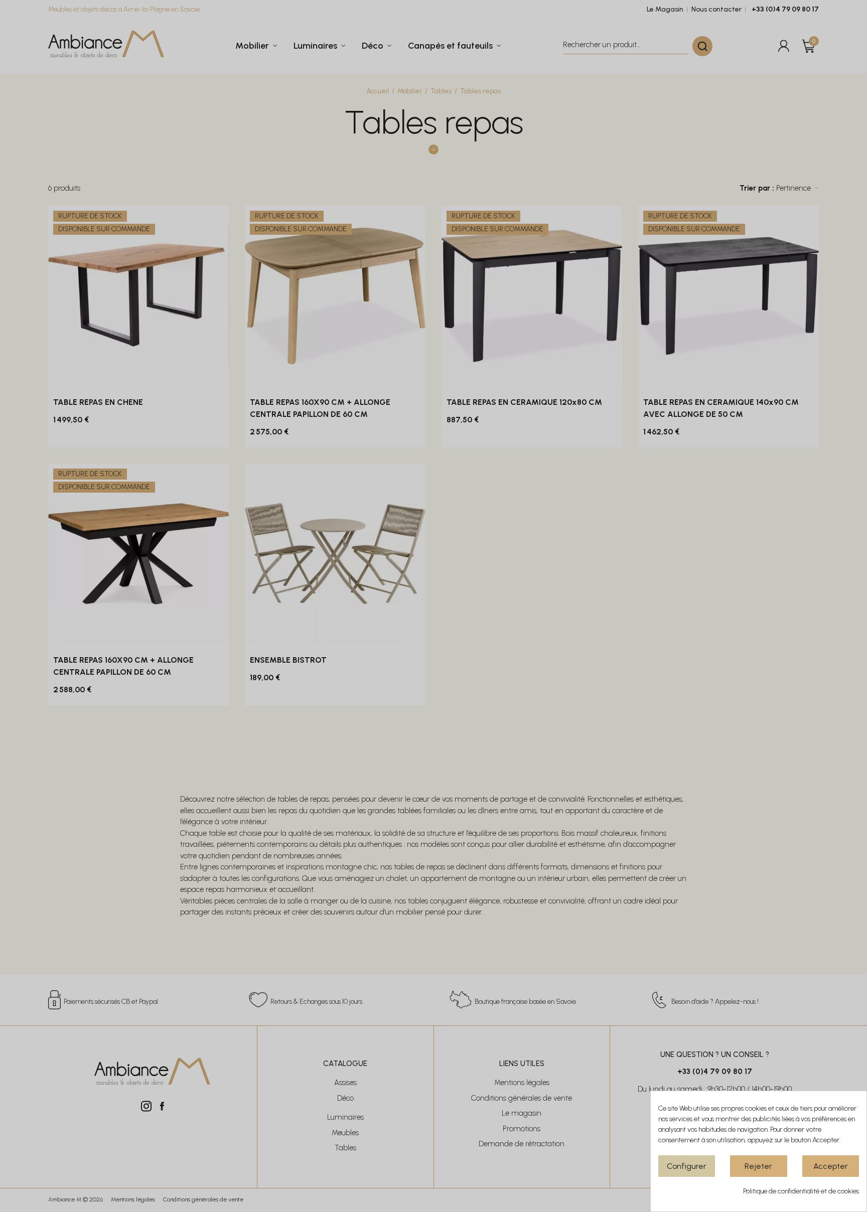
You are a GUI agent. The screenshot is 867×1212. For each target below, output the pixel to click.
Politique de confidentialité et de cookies (801, 1191)
